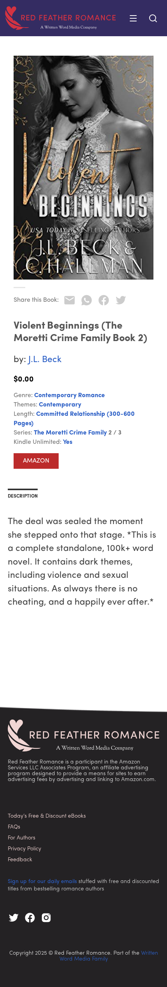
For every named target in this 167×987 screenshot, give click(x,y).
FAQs (14, 827)
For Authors (21, 838)
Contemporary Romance (69, 395)
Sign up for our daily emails (42, 882)
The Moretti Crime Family (70, 433)
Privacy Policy (24, 849)
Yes (67, 442)
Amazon (36, 461)
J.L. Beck (45, 359)
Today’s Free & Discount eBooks (47, 816)
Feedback (20, 860)
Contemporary (60, 405)
